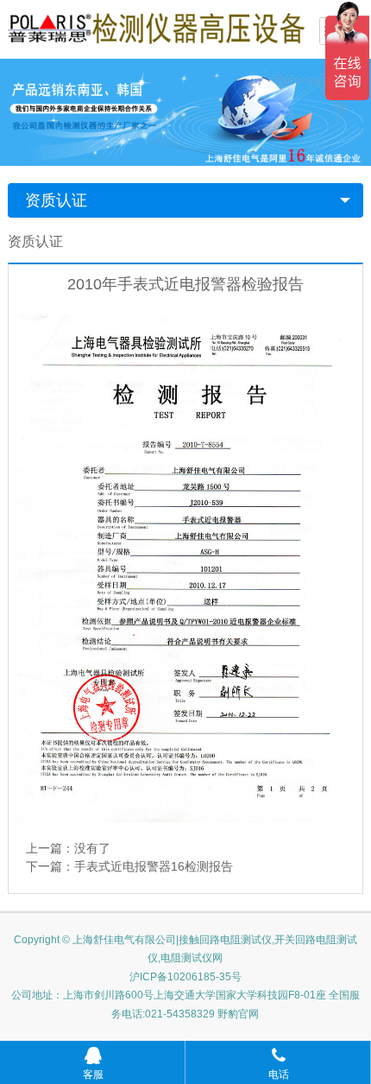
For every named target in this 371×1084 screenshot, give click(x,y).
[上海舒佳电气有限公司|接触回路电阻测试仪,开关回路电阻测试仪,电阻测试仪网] (156, 28)
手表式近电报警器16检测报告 (153, 866)
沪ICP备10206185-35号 (185, 977)
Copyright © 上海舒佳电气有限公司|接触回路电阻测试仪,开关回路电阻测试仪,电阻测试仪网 (185, 949)
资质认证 (56, 200)
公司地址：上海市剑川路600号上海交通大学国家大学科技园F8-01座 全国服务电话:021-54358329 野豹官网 (185, 1004)
